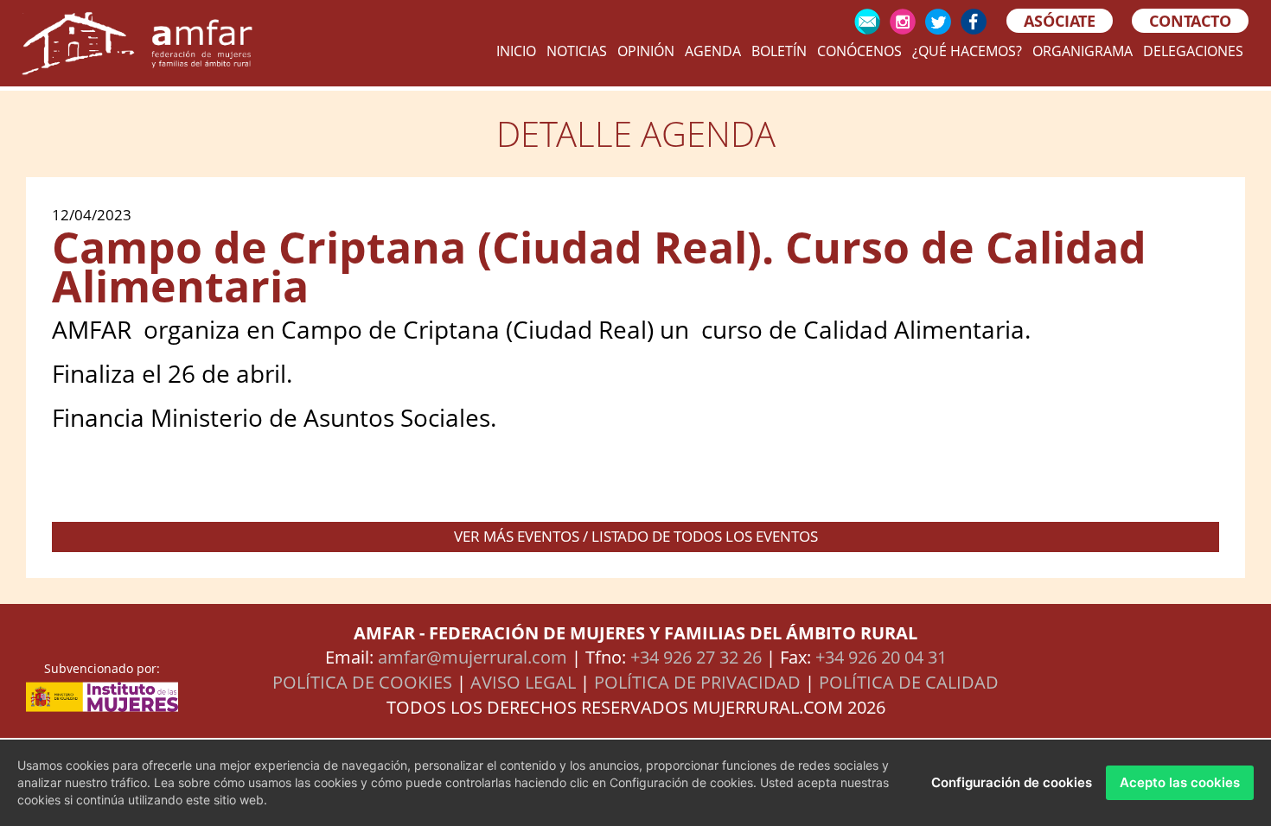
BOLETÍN (779, 50)
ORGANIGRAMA (1082, 50)
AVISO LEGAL (523, 682)
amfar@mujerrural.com (472, 657)
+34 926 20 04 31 (881, 657)
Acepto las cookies (1180, 782)
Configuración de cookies (1011, 782)
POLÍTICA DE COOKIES (362, 682)
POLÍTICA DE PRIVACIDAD (697, 682)
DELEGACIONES (1193, 50)
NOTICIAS (576, 50)
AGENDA (713, 50)
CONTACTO (1190, 20)
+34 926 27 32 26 (696, 657)
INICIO (516, 50)
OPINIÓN (645, 50)
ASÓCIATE (1059, 20)
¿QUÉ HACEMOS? (967, 50)
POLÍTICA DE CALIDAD (909, 682)
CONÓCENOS (859, 50)
